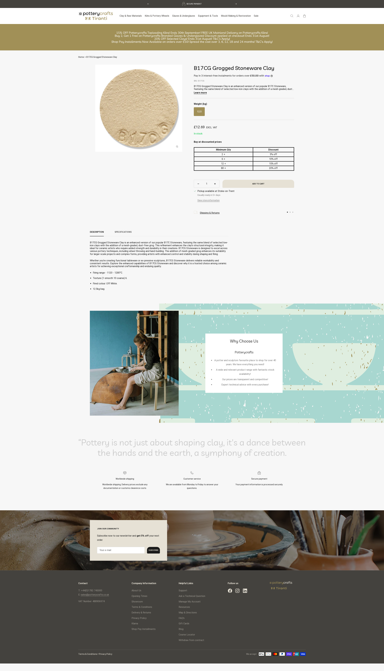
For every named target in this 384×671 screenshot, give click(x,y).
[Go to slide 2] (290, 211)
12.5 (199, 111)
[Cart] (304, 15)
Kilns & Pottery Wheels (157, 15)
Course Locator (187, 634)
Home (81, 56)
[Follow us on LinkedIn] (245, 590)
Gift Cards (184, 623)
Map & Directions (188, 612)
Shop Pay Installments (144, 628)
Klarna (135, 623)
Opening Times (139, 595)
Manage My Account (190, 601)
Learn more (200, 92)
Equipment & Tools (208, 15)
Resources (184, 606)
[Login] (298, 15)
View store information (208, 200)
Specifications (123, 231)
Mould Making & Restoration (236, 15)
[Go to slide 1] (287, 211)
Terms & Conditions (142, 606)
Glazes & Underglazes (183, 15)
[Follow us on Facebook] (230, 590)
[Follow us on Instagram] (237, 590)
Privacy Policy (139, 617)
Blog (181, 628)
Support (183, 589)
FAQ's (181, 617)
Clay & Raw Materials (131, 15)
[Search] (291, 15)
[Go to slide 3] (292, 211)
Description (97, 231)
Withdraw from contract (191, 639)
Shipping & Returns (210, 212)
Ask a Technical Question (192, 595)
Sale (256, 15)
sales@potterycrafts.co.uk (95, 594)
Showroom (137, 601)
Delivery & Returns (141, 612)
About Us (136, 589)
